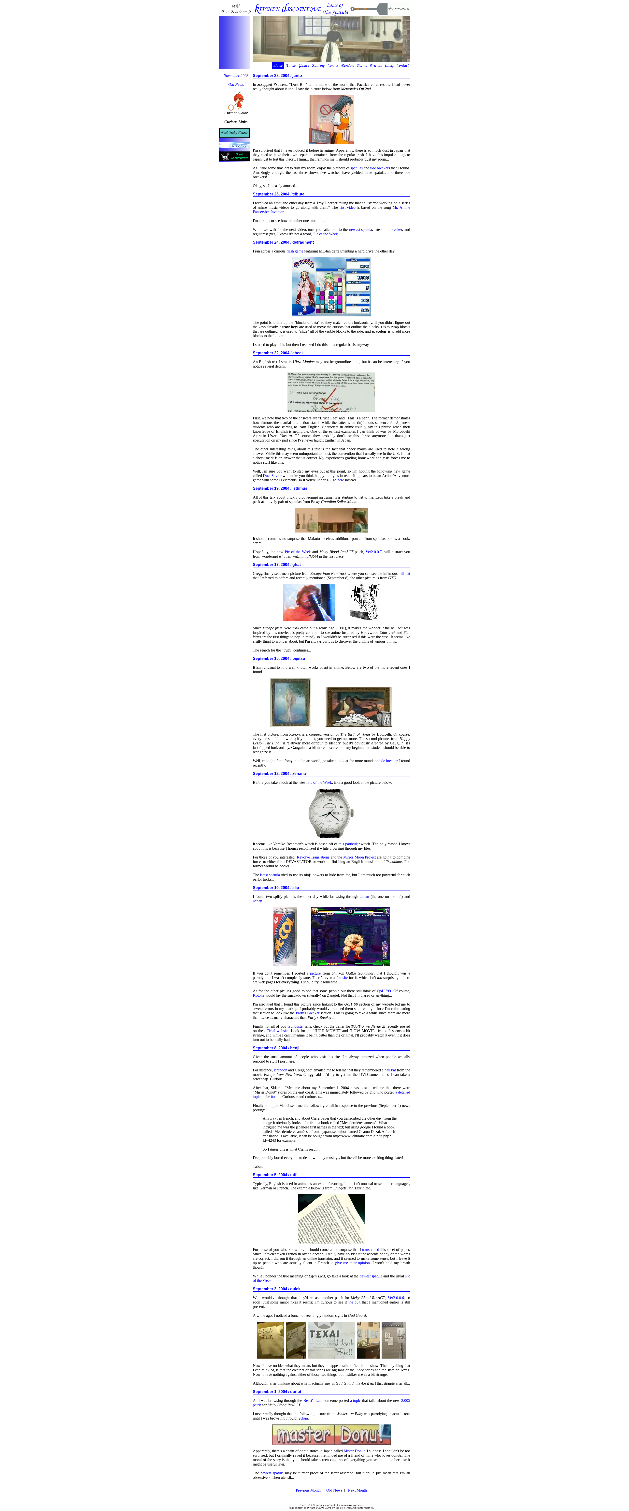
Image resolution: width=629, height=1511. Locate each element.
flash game (294, 251)
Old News (236, 84)
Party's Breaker (307, 1013)
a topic (355, 1400)
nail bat (404, 573)
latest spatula (270, 875)
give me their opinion (352, 1263)
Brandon (280, 1070)
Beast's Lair (312, 1400)
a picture (314, 973)
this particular (349, 844)
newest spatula (360, 229)
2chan (364, 896)
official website (276, 1031)
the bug (354, 1302)
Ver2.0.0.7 (374, 552)
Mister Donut (354, 1451)
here (340, 480)
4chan (257, 901)
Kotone (258, 995)
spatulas (356, 168)
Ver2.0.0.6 (396, 1298)
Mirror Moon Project (359, 857)
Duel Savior (272, 476)
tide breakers (380, 168)
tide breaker (393, 229)
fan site (342, 978)
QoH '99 (384, 991)
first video (348, 207)
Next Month (357, 1490)
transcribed (370, 1249)
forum (275, 1097)
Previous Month (308, 1490)
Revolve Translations (313, 857)
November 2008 (235, 76)
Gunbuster (295, 1026)
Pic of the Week (325, 234)
